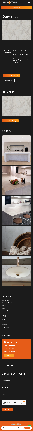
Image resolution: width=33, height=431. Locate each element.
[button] (29, 2)
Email (3, 394)
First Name (5, 381)
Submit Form (7, 409)
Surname (5, 387)
